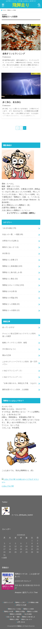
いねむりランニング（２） (12, 370)
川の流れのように (9, 349)
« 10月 (4, 558)
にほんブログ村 (8, 486)
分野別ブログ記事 (10, 241)
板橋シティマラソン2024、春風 (14, 343)
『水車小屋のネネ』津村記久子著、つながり (19, 383)
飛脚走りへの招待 (10, 310)
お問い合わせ (21, 622)
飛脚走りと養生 (10, 279)
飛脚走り (21, 4)
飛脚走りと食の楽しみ (12, 272)
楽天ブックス (28, 592)
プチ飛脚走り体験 (33, 602)
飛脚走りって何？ (20, 602)
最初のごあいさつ (10, 247)
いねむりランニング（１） (12, 377)
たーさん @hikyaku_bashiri (22, 515)
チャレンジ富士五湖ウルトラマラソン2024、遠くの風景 (19, 335)
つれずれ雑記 (9, 228)
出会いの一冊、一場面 (12, 234)
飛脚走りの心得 (9, 291)
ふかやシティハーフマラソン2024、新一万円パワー (19, 363)
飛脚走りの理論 (10, 298)
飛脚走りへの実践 (10, 304)
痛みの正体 (6, 355)
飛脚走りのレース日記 (13, 285)
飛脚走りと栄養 (10, 260)
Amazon (18, 592)
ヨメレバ (27, 581)
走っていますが (8, 327)
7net (35, 592)
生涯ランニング (8, 602)
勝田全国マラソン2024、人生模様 (15, 389)
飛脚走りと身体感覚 (12, 266)
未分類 (6, 253)
